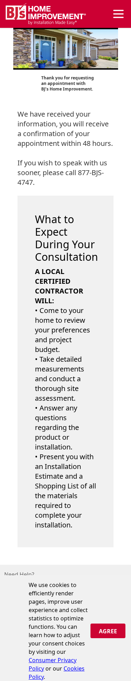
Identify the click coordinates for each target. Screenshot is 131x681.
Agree (108, 631)
